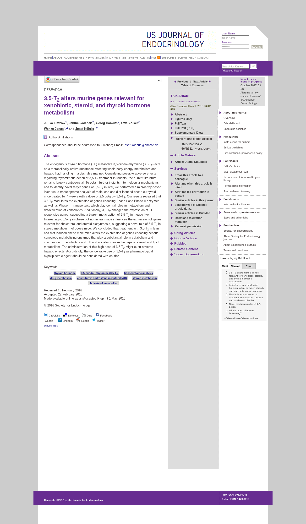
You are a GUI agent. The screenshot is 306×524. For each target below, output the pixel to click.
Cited (249, 266)
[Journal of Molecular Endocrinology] (119, 39)
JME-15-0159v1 (192, 144)
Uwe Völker (129, 123)
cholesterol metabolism (103, 283)
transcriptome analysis (138, 273)
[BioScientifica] (209, 40)
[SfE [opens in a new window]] (44, 482)
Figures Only (183, 119)
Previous (182, 81)
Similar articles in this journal (194, 200)
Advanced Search (232, 70)
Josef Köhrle (84, 129)
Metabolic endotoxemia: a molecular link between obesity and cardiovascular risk (246, 297)
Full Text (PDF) (184, 128)
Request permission (188, 226)
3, (65, 128)
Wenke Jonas (54, 129)
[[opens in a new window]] (97, 315)
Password (227, 42)
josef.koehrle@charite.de (141, 145)
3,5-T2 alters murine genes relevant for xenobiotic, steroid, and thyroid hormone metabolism (246, 277)
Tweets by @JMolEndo (235, 258)
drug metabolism (61, 278)
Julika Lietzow (54, 123)
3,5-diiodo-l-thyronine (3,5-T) (100, 273)
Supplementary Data (189, 132)
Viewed (235, 266)
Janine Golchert (80, 123)
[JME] (200, 40)
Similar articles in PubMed (192, 213)
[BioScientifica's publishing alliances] (126, 512)
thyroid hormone (65, 273)
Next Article (200, 81)
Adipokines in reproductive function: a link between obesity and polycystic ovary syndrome (246, 288)
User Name (228, 33)
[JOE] (200, 33)
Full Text (180, 123)
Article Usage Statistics (191, 161)
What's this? (51, 325)
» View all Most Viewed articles (241, 318)
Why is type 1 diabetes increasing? (241, 312)
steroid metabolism (144, 278)
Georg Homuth (107, 123)
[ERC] (200, 46)
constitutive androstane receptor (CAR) (102, 278)
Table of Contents (192, 85)
